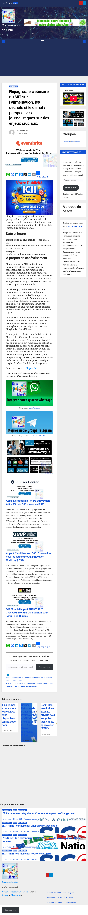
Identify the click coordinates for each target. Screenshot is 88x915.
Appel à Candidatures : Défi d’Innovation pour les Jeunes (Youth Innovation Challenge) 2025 (28, 556)
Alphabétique (77, 141)
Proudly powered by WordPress (15, 892)
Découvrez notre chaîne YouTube (60, 897)
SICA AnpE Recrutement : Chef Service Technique (29, 825)
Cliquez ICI (31, 368)
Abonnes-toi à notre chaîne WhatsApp (61, 902)
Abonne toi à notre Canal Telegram (60, 893)
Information (13, 86)
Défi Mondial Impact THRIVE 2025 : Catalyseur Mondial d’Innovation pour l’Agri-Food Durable (27, 612)
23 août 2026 (7, 819)
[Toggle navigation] (42, 41)
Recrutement (22, 810)
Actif (69, 141)
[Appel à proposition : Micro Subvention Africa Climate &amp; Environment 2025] (24, 488)
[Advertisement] (44, 60)
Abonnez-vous (44, 667)
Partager (43, 176)
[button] (80, 41)
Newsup (5, 895)
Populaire (72, 141)
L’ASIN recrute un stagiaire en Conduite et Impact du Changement (38, 813)
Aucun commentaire (31, 819)
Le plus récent (65, 141)
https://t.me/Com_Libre (39, 436)
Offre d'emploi (6, 810)
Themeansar (16, 895)
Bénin (15, 810)
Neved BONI (24, 130)
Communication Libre (11, 882)
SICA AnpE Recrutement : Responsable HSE (26, 853)
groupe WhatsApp (34, 408)
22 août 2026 (7, 847)
